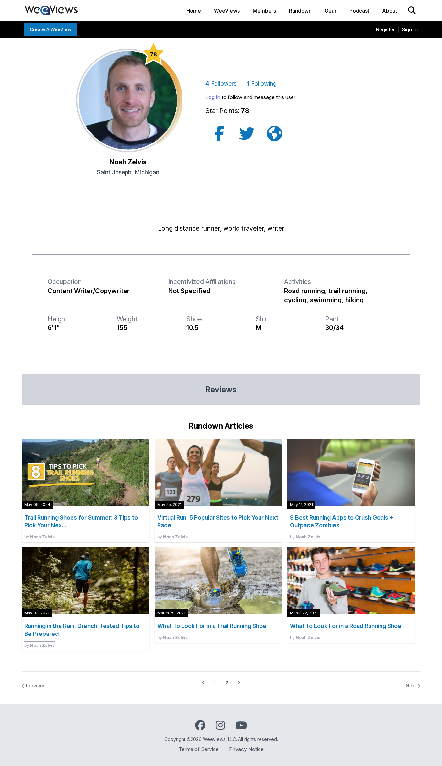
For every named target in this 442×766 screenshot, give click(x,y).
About (389, 10)
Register (385, 29)
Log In (212, 97)
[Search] (412, 10)
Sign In (410, 29)
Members (264, 10)
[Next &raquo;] (239, 683)
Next (411, 685)
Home (193, 10)
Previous (35, 685)
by (39, 536)
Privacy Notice (246, 749)
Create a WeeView (51, 29)
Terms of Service (199, 749)
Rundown (300, 10)
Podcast (359, 10)
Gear (331, 10)
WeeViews (227, 10)
